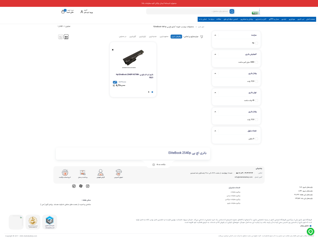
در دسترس (122, 36)
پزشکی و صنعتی (247, 19)
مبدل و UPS (274, 19)
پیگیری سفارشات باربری (233, 203)
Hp (253, 43)
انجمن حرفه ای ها (231, 19)
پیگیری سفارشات (235, 192)
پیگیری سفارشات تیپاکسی (232, 199)
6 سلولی (251, 138)
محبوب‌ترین (164, 36)
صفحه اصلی (310, 19)
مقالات (218, 19)
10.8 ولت (250, 81)
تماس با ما (203, 19)
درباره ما (211, 19)
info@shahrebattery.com (244, 177)
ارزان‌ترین (142, 36)
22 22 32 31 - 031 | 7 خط (244, 173)
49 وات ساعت (249, 100)
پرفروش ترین (176, 36)
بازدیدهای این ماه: (306, 198)
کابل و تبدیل (261, 19)
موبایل (292, 19)
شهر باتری (201, 27)
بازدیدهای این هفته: (306, 195)
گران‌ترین (132, 36)
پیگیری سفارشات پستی (233, 196)
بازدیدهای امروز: (307, 187)
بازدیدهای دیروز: (307, 191)
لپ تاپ (301, 19)
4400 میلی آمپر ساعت (246, 62)
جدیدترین (153, 36)
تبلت (284, 19)
